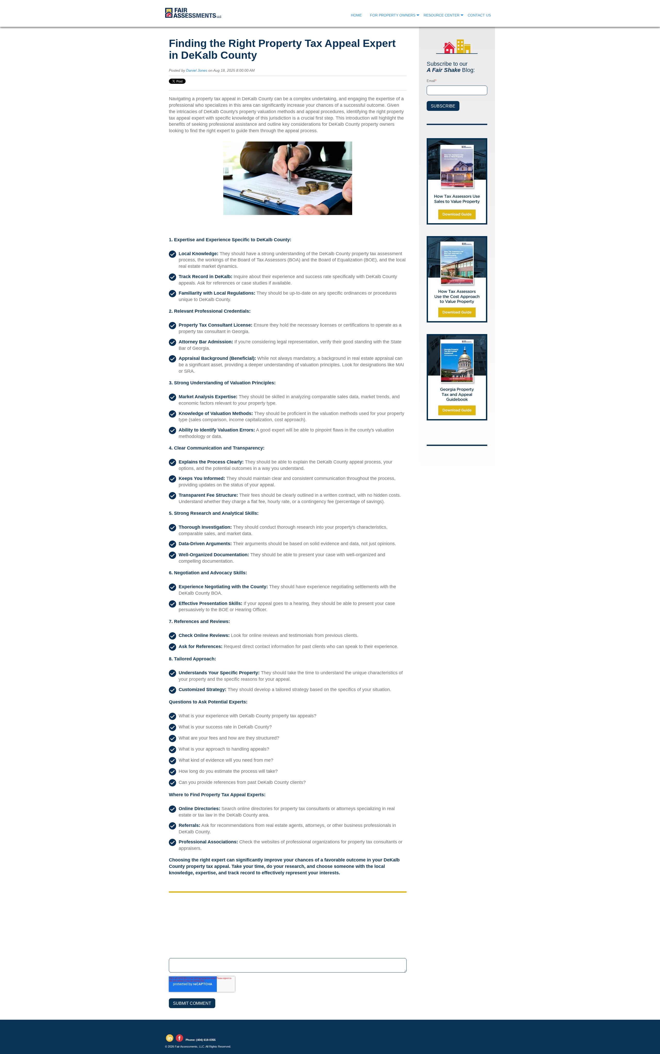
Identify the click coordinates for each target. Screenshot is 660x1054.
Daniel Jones (196, 70)
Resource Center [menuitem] (441, 15)
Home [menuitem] (356, 15)
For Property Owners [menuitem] (392, 15)
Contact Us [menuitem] (479, 15)
